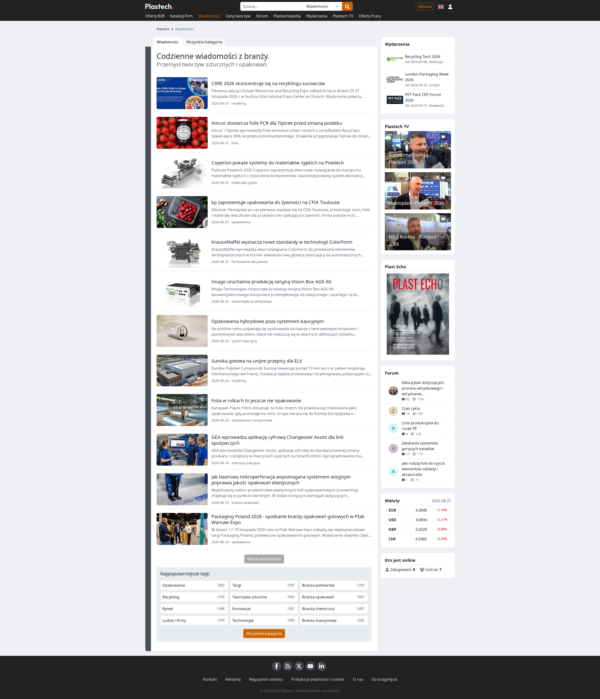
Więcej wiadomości (264, 559)
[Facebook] (276, 666)
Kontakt (210, 679)
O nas (358, 679)
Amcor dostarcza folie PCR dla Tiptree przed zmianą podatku (276, 123)
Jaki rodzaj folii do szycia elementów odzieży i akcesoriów (423, 469)
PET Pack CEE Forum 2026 (423, 97)
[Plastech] (159, 6)
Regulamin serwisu (266, 679)
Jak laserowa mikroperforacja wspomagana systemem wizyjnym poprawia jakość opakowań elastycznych (281, 480)
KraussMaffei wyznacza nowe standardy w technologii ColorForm (281, 242)
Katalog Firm (181, 16)
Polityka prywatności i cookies (318, 679)
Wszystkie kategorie (264, 633)
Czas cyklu (411, 408)
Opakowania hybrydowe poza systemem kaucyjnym (267, 321)
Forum (262, 16)
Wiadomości (209, 16)
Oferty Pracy (370, 16)
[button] (450, 6)
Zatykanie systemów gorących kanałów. (420, 446)
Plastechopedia (287, 16)
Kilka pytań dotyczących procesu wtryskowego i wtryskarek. (423, 388)
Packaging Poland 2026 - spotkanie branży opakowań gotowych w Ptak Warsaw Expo (287, 519)
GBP (392, 529)
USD (392, 519)
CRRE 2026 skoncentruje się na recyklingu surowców (268, 83)
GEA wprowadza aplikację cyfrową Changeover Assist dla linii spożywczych (277, 440)
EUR (392, 510)
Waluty (392, 500)
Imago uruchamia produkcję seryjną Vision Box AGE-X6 (271, 281)
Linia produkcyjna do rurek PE (420, 425)
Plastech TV (343, 16)
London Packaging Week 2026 (427, 77)
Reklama (425, 6)
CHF (392, 539)
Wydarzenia (316, 16)
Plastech (163, 29)
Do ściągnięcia (384, 679)
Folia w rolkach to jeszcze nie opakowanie (256, 400)
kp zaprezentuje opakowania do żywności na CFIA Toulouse (275, 202)
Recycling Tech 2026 (422, 56)
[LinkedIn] (321, 666)
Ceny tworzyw (238, 16)
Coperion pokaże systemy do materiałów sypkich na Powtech (277, 163)
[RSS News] (287, 666)
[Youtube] (310, 666)
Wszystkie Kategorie (204, 42)
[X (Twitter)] (299, 666)
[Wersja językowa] (441, 6)
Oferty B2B (155, 16)
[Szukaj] (347, 6)
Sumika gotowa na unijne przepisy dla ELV (256, 361)
